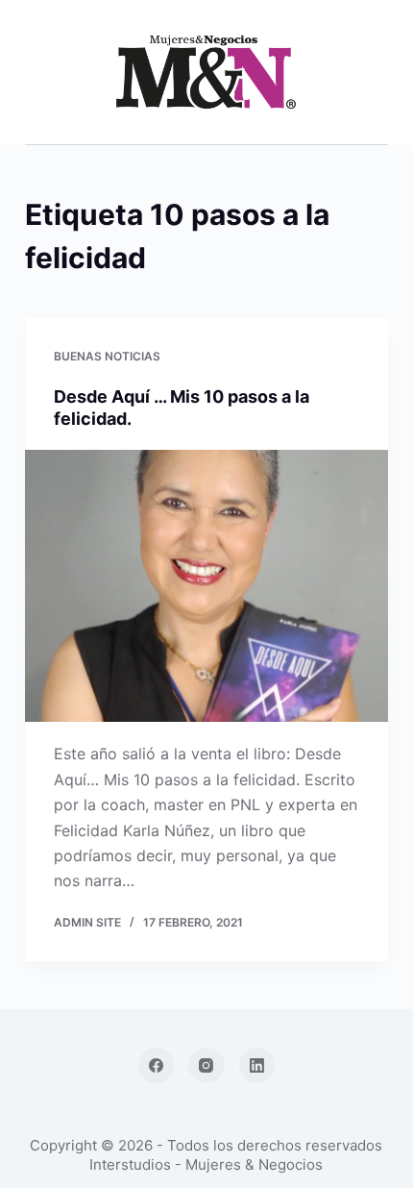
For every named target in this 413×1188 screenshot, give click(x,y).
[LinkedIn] (257, 1066)
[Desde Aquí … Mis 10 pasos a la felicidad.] (206, 586)
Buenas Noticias (107, 356)
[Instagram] (206, 1066)
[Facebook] (156, 1066)
